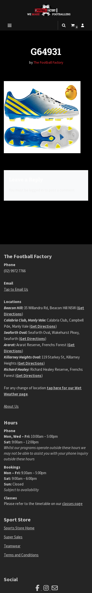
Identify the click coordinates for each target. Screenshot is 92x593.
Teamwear (12, 545)
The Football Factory (48, 62)
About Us (11, 406)
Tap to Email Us (16, 289)
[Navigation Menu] (9, 25)
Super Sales (13, 536)
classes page (72, 503)
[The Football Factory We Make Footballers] (46, 10)
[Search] (64, 25)
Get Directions (42, 326)
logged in (36, 190)
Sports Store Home (19, 528)
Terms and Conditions (21, 554)
